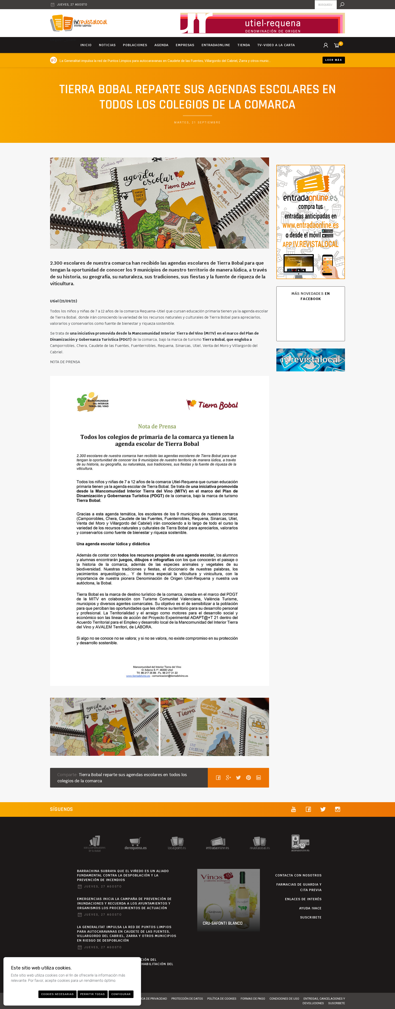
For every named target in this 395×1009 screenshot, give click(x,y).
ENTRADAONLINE (216, 45)
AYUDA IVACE (310, 908)
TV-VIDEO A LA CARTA (276, 45)
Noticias (107, 45)
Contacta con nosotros (298, 875)
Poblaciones (135, 45)
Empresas (185, 45)
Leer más (333, 60)
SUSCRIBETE (311, 917)
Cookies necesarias (57, 994)
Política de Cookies (221, 998)
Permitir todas (92, 994)
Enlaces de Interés (303, 899)
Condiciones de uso (284, 998)
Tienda (244, 45)
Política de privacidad (150, 998)
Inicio (86, 45)
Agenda (161, 45)
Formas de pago (253, 998)
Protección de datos (187, 998)
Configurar (121, 994)
